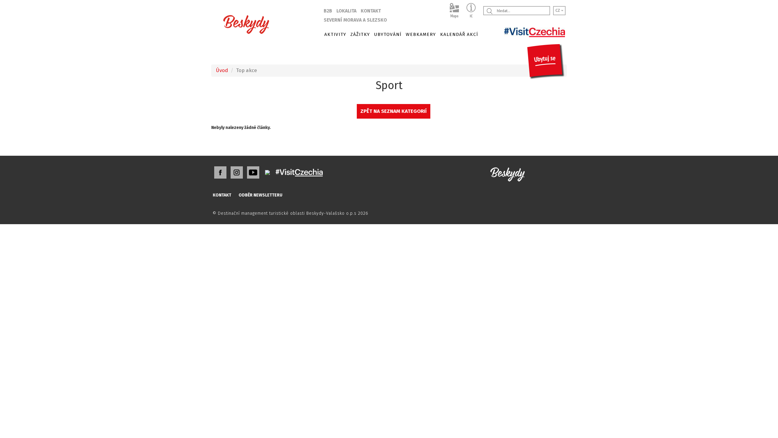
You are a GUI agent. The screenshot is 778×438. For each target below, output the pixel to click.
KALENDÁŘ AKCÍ (459, 34)
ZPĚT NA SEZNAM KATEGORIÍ (393, 111)
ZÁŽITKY (360, 34)
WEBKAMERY (421, 34)
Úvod (222, 70)
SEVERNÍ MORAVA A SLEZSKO (355, 20)
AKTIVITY (335, 34)
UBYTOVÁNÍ (387, 34)
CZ (558, 10)
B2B (328, 11)
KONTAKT (371, 11)
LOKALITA (346, 11)
